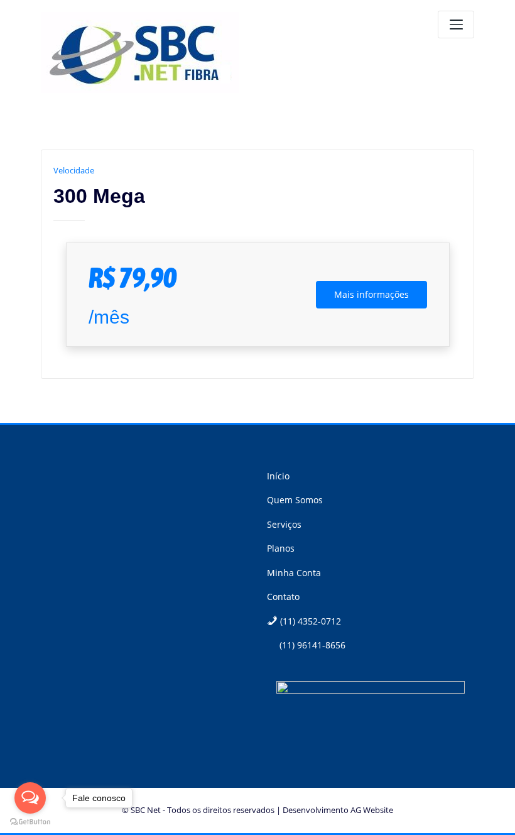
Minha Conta (294, 573)
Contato (283, 597)
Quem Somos (295, 500)
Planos (281, 548)
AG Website (371, 810)
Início (278, 476)
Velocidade (73, 170)
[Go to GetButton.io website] (30, 822)
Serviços (284, 524)
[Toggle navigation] (456, 24)
